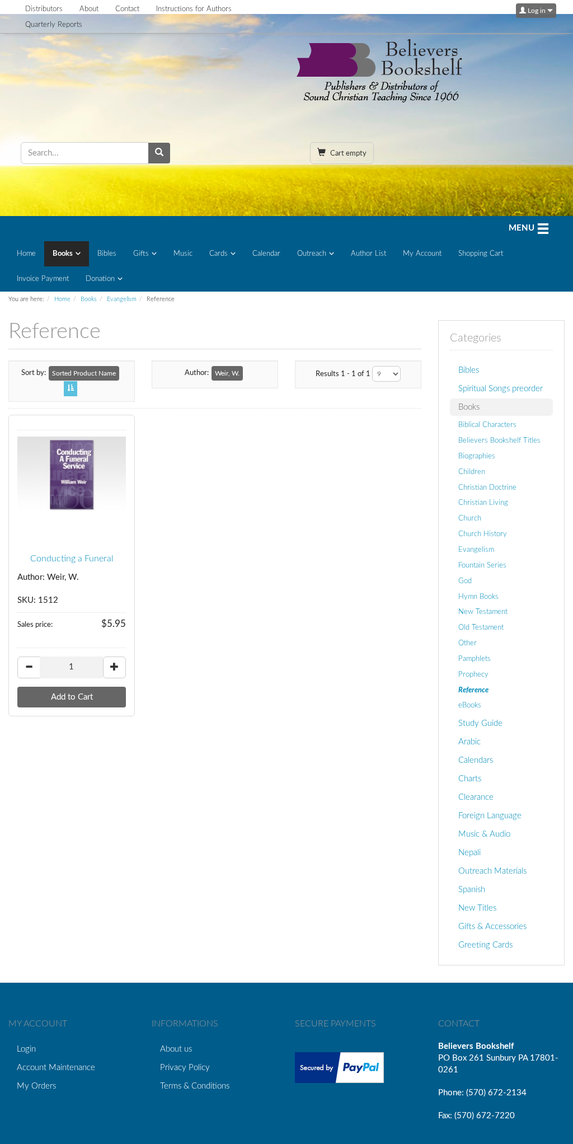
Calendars (475, 760)
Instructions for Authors (194, 9)
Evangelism (122, 299)
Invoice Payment (43, 279)
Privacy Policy (185, 1067)
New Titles (477, 908)
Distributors (44, 9)
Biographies (476, 456)
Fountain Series (482, 565)
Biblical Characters (487, 424)
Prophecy (473, 674)
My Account (422, 253)
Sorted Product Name (84, 373)
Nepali (469, 852)
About (88, 9)
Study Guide (480, 723)
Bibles (106, 253)
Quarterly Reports (53, 25)
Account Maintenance (56, 1067)
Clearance (476, 797)
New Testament (483, 611)
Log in (536, 10)
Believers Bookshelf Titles (499, 440)
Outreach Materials (492, 871)
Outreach (311, 253)
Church (469, 518)
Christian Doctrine (487, 487)
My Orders (36, 1086)
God (465, 581)
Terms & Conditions (194, 1086)
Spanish (471, 889)
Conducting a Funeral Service (72, 563)
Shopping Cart (480, 253)
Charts (469, 779)
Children (471, 471)
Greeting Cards (485, 945)
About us (176, 1049)
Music (182, 253)
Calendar (266, 253)
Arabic (469, 742)
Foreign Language (490, 816)
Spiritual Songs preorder (500, 389)
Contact (127, 9)
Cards (218, 253)
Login (26, 1049)
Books (63, 253)
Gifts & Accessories (492, 926)
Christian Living (483, 502)
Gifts (141, 253)
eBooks (469, 705)
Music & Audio (484, 834)
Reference (473, 690)
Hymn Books (478, 596)
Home (26, 253)
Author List (368, 253)
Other (467, 643)
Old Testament (481, 627)
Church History (482, 534)
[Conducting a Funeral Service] (71, 475)
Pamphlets (474, 658)
